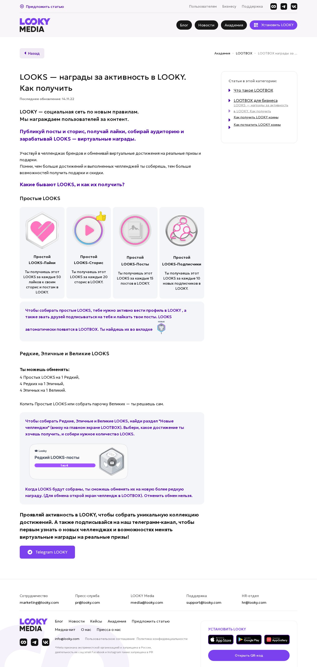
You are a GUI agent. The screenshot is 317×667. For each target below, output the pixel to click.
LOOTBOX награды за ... (277, 53)
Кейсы (96, 621)
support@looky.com (203, 602)
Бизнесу (229, 6)
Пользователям (203, 6)
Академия (222, 53)
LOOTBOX (244, 53)
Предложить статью (151, 621)
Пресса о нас (109, 629)
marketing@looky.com (39, 602)
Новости (77, 621)
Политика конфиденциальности (162, 639)
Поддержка (252, 6)
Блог (59, 621)
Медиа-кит (65, 629)
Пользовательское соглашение (110, 639)
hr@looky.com (254, 602)
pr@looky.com (87, 602)
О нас (86, 629)
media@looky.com (147, 602)
